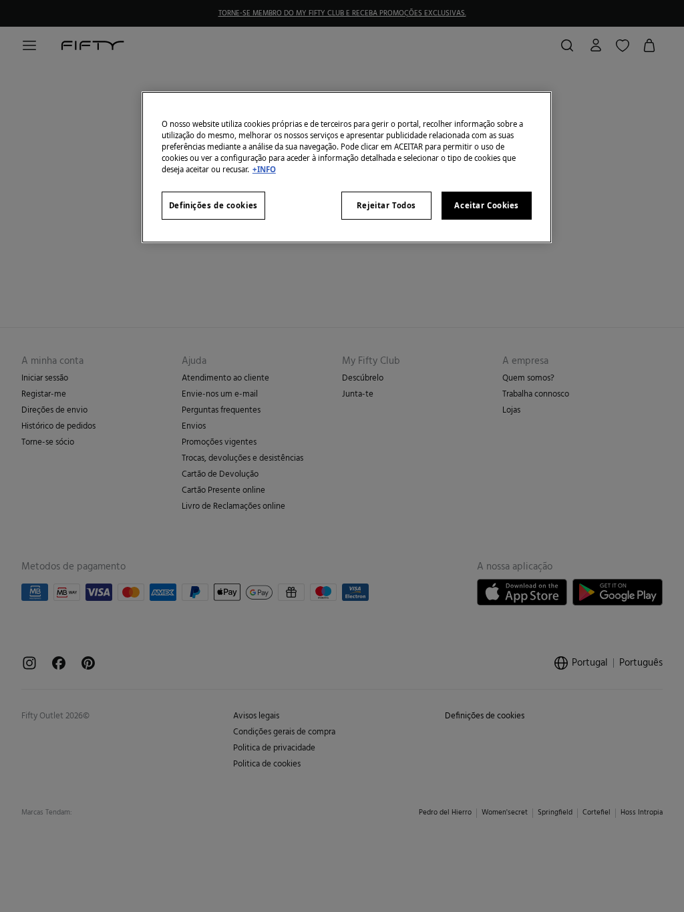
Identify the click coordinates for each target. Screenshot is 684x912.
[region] (347, 167)
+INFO (264, 169)
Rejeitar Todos (386, 205)
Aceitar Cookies (486, 205)
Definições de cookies (213, 205)
